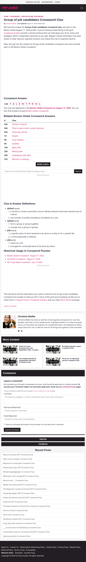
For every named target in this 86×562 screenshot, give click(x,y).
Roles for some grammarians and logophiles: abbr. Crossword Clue (29, 349)
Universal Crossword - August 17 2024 (23, 259)
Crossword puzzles (12, 33)
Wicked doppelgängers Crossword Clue (18, 472)
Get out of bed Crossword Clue (15, 510)
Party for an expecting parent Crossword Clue (70, 359)
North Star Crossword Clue (13, 515)
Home (6, 16)
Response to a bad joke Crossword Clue (19, 463)
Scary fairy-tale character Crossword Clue (19, 523)
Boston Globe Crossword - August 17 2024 (25, 255)
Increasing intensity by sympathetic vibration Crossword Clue (27, 360)
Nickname (12, 407)
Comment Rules (69, 387)
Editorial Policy (7, 550)
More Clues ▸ (43, 164)
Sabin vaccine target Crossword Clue (17, 459)
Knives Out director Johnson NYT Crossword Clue (22, 497)
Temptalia (19, 553)
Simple (15, 136)
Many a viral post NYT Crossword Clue (18, 455)
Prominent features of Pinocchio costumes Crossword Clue (26, 506)
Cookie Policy (51, 547)
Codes (57, 2)
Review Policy (75, 547)
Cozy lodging (17, 139)
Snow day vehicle (19, 132)
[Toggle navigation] (82, 8)
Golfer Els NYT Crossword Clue (15, 502)
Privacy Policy (36, 391)
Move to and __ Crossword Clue (15, 480)
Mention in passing (20, 159)
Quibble (15, 143)
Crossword (15, 16)
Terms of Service (47, 391)
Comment (8, 394)
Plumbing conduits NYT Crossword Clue (19, 519)
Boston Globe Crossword (32, 16)
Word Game (66, 300)
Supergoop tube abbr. (21, 155)
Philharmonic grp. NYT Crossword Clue (18, 467)
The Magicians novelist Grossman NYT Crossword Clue (24, 489)
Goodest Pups (29, 553)
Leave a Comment (10, 306)
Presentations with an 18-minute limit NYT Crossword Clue (26, 532)
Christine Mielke (11, 23)
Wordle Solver (33, 2)
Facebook (43, 444)
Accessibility (30, 550)
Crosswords (47, 2)
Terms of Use (19, 550)
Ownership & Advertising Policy (32, 547)
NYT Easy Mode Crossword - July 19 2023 (24, 262)
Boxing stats (17, 151)
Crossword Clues (21, 300)
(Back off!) (16, 147)
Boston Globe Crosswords (37, 111)
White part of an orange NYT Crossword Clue (21, 476)
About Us (5, 547)
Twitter (43, 439)
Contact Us (14, 547)
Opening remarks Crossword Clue (16, 536)
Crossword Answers (38, 300)
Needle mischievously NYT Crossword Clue (20, 485)
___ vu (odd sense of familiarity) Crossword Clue (22, 527)
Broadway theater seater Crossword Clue (71, 347)
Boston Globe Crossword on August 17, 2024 (50, 108)
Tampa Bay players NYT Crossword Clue (18, 493)
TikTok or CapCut (19, 124)
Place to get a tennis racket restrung (28, 128)
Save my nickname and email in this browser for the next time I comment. (35, 424)
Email (10, 416)
